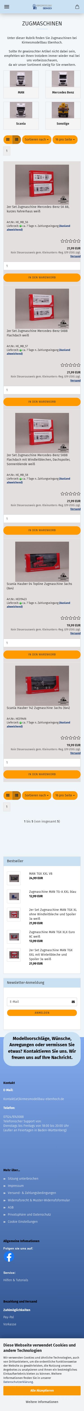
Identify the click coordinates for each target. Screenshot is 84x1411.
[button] (7, 139)
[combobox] (37, 139)
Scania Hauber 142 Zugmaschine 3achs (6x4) (38, 708)
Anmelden (42, 1012)
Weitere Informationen (42, 1402)
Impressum (16, 1186)
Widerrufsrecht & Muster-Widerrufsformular (39, 1200)
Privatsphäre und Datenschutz (29, 1214)
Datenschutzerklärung (18, 1382)
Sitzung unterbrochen (23, 1179)
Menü (6, 6)
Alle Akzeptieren (42, 1390)
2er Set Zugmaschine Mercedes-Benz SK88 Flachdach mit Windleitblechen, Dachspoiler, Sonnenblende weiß (38, 459)
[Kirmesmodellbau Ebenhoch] (42, 6)
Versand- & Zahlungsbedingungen (32, 1193)
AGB (10, 1207)
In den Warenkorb (42, 277)
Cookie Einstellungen (23, 1222)
